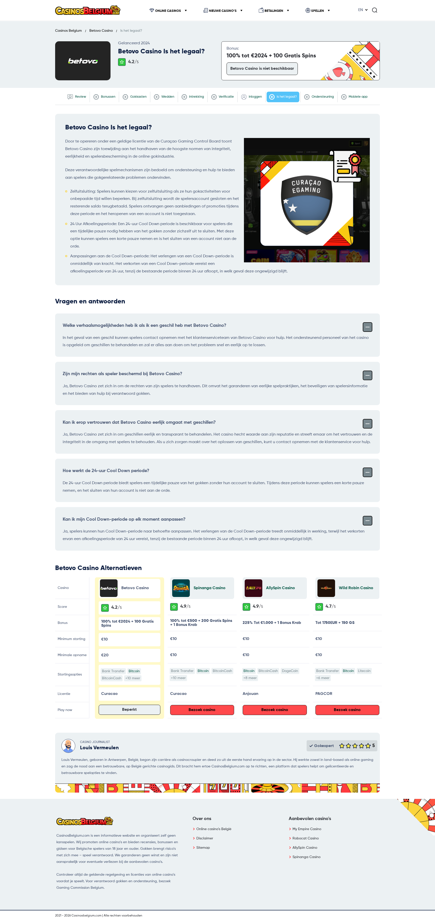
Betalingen (274, 11)
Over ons (202, 819)
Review (80, 96)
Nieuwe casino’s (222, 11)
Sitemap (203, 847)
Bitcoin (134, 671)
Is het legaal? (286, 96)
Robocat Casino (306, 838)
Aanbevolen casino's (310, 819)
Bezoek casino (202, 710)
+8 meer (250, 678)
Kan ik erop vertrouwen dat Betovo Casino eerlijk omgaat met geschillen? (139, 422)
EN (360, 10)
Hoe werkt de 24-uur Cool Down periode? (106, 471)
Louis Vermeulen (99, 748)
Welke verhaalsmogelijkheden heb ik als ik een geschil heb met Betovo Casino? (144, 325)
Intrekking (196, 96)
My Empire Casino (307, 829)
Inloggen (255, 96)
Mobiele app (358, 96)
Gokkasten (138, 96)
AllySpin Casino (280, 588)
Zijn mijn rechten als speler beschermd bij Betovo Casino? (122, 374)
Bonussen (107, 96)
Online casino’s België (213, 829)
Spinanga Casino (210, 588)
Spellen (317, 11)
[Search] (374, 10)
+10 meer (132, 678)
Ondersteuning (322, 96)
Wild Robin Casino (356, 588)
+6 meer (323, 678)
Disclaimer (204, 838)
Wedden (167, 96)
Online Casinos (168, 11)
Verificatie (226, 96)
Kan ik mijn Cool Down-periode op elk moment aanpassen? (124, 519)
